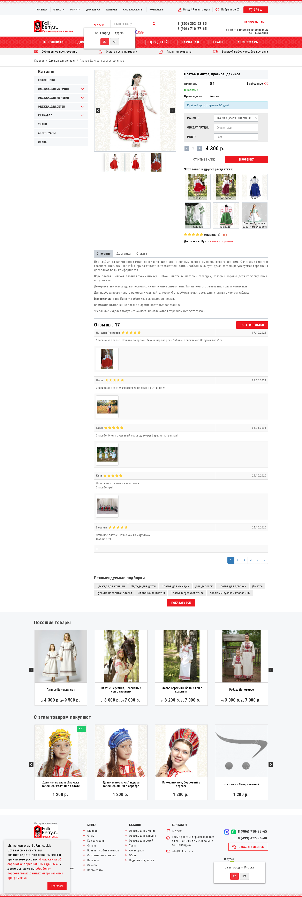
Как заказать (96, 840)
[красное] (197, 186)
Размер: (193, 118)
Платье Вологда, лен (61, 689)
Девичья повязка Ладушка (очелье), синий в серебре (121, 784)
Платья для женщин (175, 586)
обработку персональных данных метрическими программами (35, 873)
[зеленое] (197, 215)
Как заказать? (133, 9)
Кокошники (53, 42)
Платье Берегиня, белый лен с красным (181, 689)
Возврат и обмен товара (103, 850)
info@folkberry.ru (182, 851)
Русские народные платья (114, 593)
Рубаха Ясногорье (241, 689)
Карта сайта (95, 870)
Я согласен (57, 886)
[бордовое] (226, 186)
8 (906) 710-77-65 (192, 28)
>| (264, 560)
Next (270, 669)
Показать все (181, 603)
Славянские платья (151, 593)
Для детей (159, 42)
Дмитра (257, 586)
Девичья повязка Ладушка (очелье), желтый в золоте (61, 784)
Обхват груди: (198, 127)
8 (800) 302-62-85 (192, 23)
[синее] (254, 186)
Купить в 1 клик (203, 159)
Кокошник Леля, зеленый (241, 784)
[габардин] (226, 215)
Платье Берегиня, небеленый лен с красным (121, 689)
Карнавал (190, 42)
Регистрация (201, 9)
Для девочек (204, 586)
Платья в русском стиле (187, 593)
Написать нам (254, 22)
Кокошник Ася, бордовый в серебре (181, 784)
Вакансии (93, 860)
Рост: (191, 137)
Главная (42, 9)
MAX (140, 31)
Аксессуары (248, 42)
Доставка (93, 9)
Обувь (42, 142)
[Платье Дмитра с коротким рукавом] (254, 215)
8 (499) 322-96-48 (252, 838)
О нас (57, 9)
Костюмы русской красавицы (230, 593)
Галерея (111, 9)
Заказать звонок (251, 847)
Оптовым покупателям (102, 855)
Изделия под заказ (141, 860)
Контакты (157, 9)
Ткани (218, 42)
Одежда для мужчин (53, 89)
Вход (186, 9)
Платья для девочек (232, 586)
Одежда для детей (51, 106)
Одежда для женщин (62, 60)
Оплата (75, 9)
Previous (31, 669)
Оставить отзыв (252, 325)
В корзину (246, 159)
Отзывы (92, 865)
